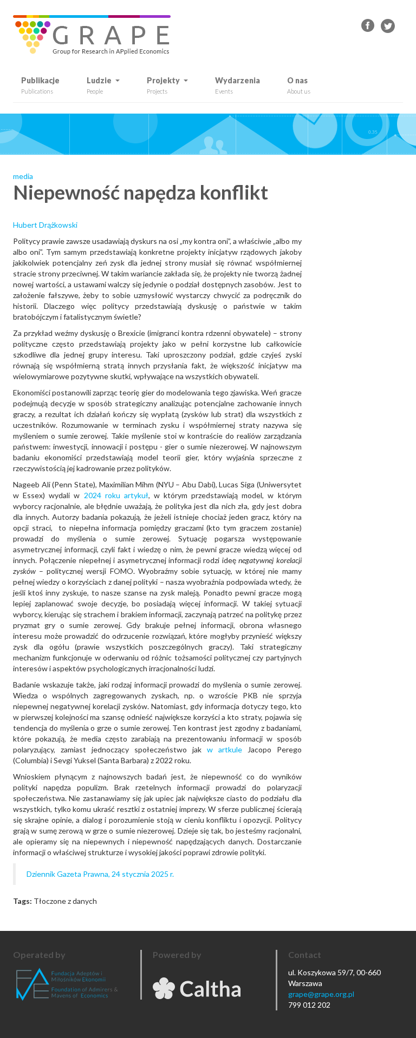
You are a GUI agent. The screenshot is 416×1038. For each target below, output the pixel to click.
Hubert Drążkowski (45, 224)
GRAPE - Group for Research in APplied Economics (368, 26)
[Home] (96, 35)
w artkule (224, 749)
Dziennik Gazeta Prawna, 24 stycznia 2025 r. (100, 873)
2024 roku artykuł (116, 495)
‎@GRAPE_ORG (388, 26)
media (23, 176)
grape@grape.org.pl (321, 994)
